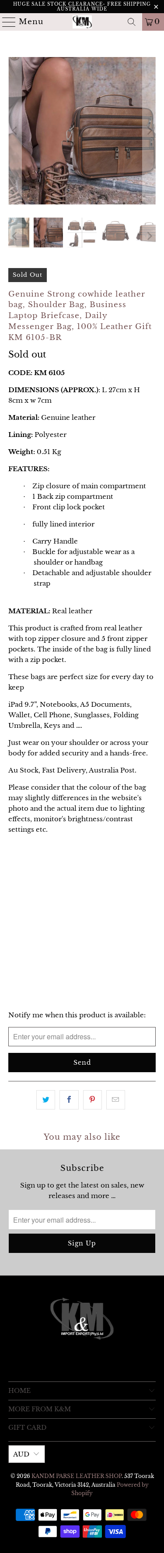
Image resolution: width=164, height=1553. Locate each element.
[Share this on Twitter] (45, 1099)
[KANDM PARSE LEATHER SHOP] (82, 22)
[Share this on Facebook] (68, 1099)
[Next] (149, 130)
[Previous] (15, 130)
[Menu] (5, 22)
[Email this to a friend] (115, 1099)
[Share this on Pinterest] (92, 1099)
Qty (13, 908)
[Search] (131, 22)
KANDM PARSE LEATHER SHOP (76, 1476)
